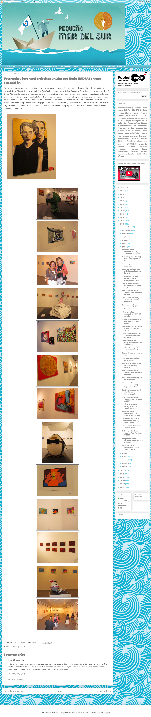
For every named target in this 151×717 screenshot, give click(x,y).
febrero (125, 463)
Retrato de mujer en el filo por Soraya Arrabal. (131, 365)
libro (144, 148)
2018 (122, 217)
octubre (125, 233)
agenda (143, 143)
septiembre (127, 237)
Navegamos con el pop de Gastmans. (132, 378)
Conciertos (132, 113)
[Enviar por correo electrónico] (43, 643)
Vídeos (131, 143)
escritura (143, 147)
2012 (122, 470)
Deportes (140, 116)
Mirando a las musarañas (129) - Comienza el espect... (132, 251)
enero (125, 466)
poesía (120, 154)
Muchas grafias (125, 133)
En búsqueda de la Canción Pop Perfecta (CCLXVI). (132, 372)
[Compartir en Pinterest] (51, 643)
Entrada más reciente (15, 690)
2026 (122, 191)
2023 (122, 201)
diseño (132, 146)
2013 (122, 224)
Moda (145, 130)
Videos (120, 144)
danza (121, 146)
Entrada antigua (103, 690)
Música (136, 133)
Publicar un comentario (16, 679)
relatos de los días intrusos (116, 67)
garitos (135, 149)
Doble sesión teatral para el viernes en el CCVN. (131, 285)
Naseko (80, 712)
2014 (122, 220)
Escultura (121, 121)
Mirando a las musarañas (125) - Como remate (130, 447)
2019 (122, 214)
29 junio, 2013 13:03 (16, 673)
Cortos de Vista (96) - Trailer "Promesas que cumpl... (131, 299)
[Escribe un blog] (45, 643)
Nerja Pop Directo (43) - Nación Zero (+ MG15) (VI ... (132, 258)
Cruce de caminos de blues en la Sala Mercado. (130, 307)
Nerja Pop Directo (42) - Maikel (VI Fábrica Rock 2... (132, 328)
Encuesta (144, 118)
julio (124, 243)
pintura (21, 646)
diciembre (127, 227)
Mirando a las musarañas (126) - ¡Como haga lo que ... (132, 413)
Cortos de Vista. (25, 67)
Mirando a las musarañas (92, 67)
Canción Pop (10, 67)
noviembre (127, 230)
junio (124, 246)
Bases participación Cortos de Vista (132, 107)
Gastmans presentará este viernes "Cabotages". (131, 392)
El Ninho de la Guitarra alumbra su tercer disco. (132, 321)
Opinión (143, 136)
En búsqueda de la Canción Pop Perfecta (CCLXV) (132, 399)
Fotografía (138, 120)
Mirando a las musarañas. (129, 130)
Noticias (134, 136)
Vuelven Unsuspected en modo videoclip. (131, 349)
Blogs (120, 110)
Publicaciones (123, 138)
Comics (121, 113)
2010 (122, 477)
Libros (144, 123)
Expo (15, 646)
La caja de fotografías (69, 67)
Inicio (60, 690)
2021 (122, 207)
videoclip (130, 154)
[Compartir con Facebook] (49, 643)
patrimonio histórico (128, 151)
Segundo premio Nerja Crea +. (132, 354)
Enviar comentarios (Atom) (64, 698)
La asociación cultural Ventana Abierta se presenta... (131, 335)
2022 (122, 204)
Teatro (121, 140)
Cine (145, 110)
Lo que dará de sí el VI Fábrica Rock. (131, 426)
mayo (125, 453)
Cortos (144, 113)
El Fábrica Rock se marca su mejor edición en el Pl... (130, 406)
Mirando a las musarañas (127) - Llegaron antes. (130, 385)
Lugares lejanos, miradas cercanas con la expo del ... (132, 440)
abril (124, 456)
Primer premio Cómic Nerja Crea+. (131, 359)
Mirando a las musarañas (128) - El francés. (131, 314)
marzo (125, 460)
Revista (144, 138)
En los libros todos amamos (46, 67)
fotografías (122, 149)
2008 (122, 484)
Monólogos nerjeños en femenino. (132, 265)
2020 (122, 210)
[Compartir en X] (47, 643)
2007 (122, 487)
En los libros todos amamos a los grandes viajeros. (130, 278)
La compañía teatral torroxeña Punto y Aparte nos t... (131, 420)
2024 (122, 197)
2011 (122, 474)
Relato (135, 138)
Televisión (131, 141)
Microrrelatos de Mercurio (132, 125)
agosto (125, 240)
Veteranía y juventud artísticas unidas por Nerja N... (132, 271)
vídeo (121, 156)
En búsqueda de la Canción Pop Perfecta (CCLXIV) (132, 433)
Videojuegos (142, 141)
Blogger (106, 712)
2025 (122, 194)
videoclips (142, 153)
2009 (122, 480)
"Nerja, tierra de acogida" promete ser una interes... (132, 342)
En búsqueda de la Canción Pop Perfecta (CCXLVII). (132, 292)
